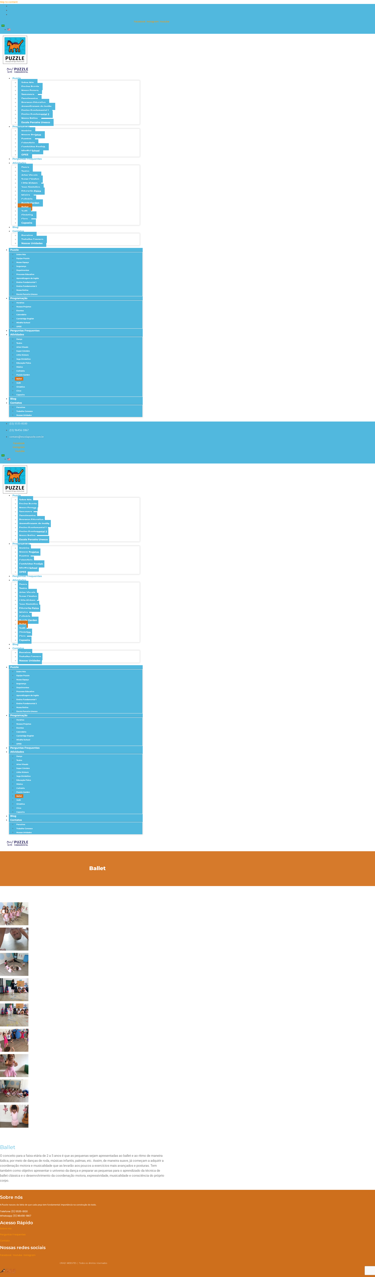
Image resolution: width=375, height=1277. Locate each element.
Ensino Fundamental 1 (35, 110)
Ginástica (27, 215)
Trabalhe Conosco (32, 239)
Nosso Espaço (29, 90)
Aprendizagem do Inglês (36, 106)
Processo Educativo (33, 102)
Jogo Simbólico (30, 187)
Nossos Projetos (31, 134)
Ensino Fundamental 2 (35, 114)
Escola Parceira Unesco (35, 122)
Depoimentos (29, 98)
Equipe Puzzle (30, 86)
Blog (15, 227)
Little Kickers (29, 183)
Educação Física (31, 191)
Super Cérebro (30, 179)
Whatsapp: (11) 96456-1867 (15, 1215)
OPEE (24, 154)
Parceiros (27, 235)
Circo (24, 218)
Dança (25, 167)
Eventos (26, 138)
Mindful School (30, 150)
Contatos (18, 231)
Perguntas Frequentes (27, 158)
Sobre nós (6, 1228)
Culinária (27, 199)
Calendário (28, 142)
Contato (5, 1240)
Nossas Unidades (32, 243)
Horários (26, 130)
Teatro (25, 171)
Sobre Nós (27, 82)
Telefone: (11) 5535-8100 (14, 1211)
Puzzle (16, 78)
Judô (24, 211)
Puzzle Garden (30, 203)
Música (25, 195)
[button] (83, 1132)
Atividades (19, 162)
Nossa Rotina (29, 118)
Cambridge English (33, 146)
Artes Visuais (29, 175)
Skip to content (9, 2)
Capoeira (26, 222)
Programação (21, 126)
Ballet (25, 207)
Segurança (27, 94)
